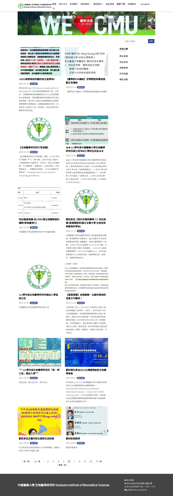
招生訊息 (110, 3)
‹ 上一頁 (37, 461)
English (146, 4)
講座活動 (81, 87)
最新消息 (63, 3)
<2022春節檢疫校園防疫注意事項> (37, 79)
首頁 (54, 3)
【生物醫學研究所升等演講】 (34, 147)
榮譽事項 (81, 443)
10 (91, 461)
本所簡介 (74, 3)
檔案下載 (121, 3)
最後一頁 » (62, 464)
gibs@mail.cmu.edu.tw (137, 489)
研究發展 (123, 73)
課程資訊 (97, 3)
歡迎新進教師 (73, 438)
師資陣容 (85, 3)
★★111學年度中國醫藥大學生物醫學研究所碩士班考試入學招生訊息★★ (85, 149)
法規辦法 (132, 3)
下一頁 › (99, 461)
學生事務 (34, 84)
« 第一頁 (25, 461)
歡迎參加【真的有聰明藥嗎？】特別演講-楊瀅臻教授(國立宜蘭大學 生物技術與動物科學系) (86, 223)
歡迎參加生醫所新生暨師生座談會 (36, 438)
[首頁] (35, 5)
